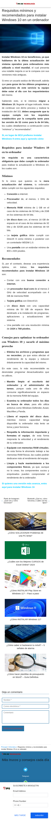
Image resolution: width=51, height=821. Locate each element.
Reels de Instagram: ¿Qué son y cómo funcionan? (11, 501)
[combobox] (17, 805)
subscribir (39, 815)
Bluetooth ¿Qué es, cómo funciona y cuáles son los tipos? (37, 501)
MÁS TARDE (20, 815)
